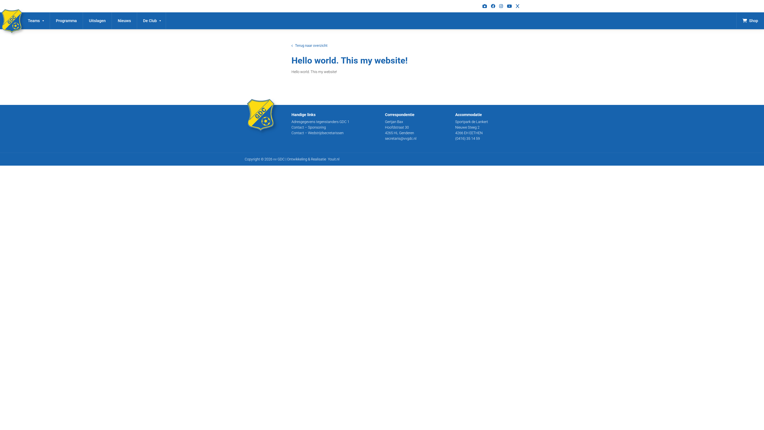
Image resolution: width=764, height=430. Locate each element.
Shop (753, 20)
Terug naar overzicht (311, 45)
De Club (150, 20)
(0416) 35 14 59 (467, 138)
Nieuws (124, 20)
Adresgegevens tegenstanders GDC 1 (320, 122)
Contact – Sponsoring (308, 127)
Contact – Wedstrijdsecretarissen (317, 133)
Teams (34, 20)
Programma (66, 20)
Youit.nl (333, 159)
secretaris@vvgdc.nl (400, 138)
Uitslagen (97, 20)
